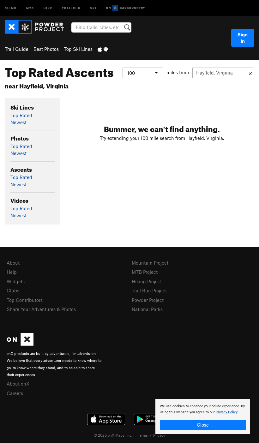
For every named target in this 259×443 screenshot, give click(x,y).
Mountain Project (150, 263)
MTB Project (145, 272)
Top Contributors (25, 300)
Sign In (243, 38)
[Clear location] (250, 72)
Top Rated (21, 115)
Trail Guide (16, 49)
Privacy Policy (227, 412)
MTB (30, 8)
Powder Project (148, 300)
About (13, 263)
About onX (18, 383)
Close (203, 425)
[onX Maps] (20, 344)
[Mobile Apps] (103, 49)
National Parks (147, 309)
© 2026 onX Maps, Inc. (113, 435)
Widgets (16, 281)
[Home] (37, 27)
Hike (48, 8)
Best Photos (46, 49)
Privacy (159, 435)
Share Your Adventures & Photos (41, 309)
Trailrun (71, 8)
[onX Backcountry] (125, 8)
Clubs (13, 290)
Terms (143, 435)
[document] (203, 416)
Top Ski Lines (78, 49)
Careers (15, 393)
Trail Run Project (149, 290)
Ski (93, 8)
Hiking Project (147, 281)
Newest (18, 122)
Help (12, 272)
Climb (11, 8)
